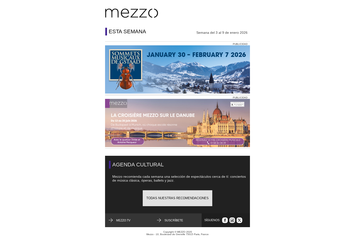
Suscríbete (173, 220)
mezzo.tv (123, 220)
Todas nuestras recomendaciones (177, 198)
